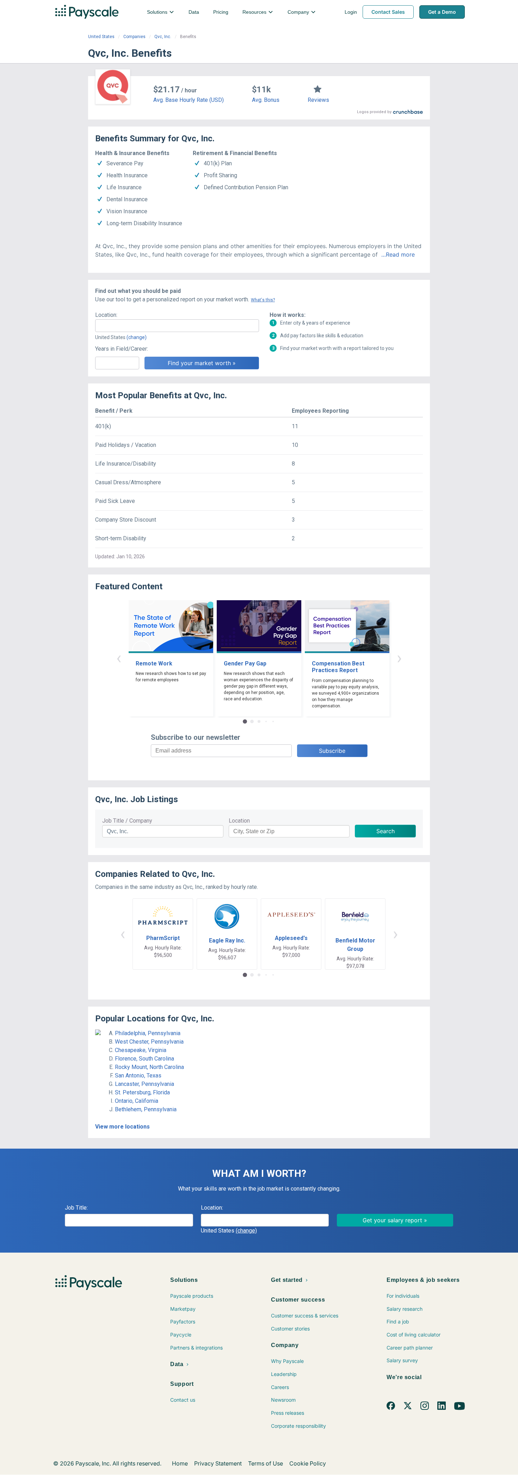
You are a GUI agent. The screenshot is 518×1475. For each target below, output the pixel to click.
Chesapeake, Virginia (140, 1050)
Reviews (318, 100)
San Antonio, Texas (138, 1075)
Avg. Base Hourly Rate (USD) (188, 100)
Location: (106, 315)
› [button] (399, 658)
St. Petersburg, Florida (142, 1092)
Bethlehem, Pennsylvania (146, 1109)
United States (101, 36)
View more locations (122, 1126)
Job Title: (76, 1207)
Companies (134, 36)
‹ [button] (118, 658)
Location (239, 820)
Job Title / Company (127, 820)
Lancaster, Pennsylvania (144, 1084)
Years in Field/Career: (121, 348)
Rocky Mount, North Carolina (149, 1067)
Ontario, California (136, 1101)
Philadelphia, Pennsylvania (147, 1033)
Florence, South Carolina (144, 1058)
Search (385, 831)
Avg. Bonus (265, 100)
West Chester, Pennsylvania (149, 1041)
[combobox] (177, 325)
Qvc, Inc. (162, 36)
